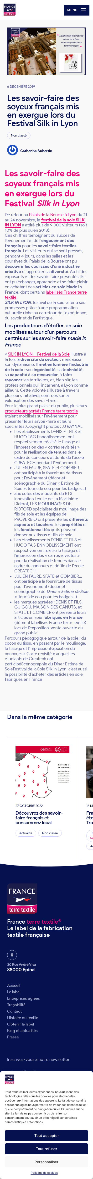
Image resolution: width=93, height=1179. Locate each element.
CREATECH (25, 571)
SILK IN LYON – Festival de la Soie (39, 354)
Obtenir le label (20, 1024)
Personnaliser (46, 1162)
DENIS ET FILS (64, 540)
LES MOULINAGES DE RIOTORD (42, 506)
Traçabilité (16, 1004)
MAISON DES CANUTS (54, 607)
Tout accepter (46, 1135)
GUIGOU (22, 607)
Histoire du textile (22, 1017)
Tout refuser (46, 1148)
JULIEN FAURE (27, 576)
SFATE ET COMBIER (32, 612)
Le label (13, 991)
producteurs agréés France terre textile (41, 411)
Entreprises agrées (23, 998)
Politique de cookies (44, 1172)
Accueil (13, 985)
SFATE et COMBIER (61, 576)
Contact (14, 1011)
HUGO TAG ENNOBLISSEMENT (43, 545)
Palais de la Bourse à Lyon (53, 214)
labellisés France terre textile (46, 295)
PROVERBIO (25, 519)
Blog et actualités (22, 1030)
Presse (13, 1037)
